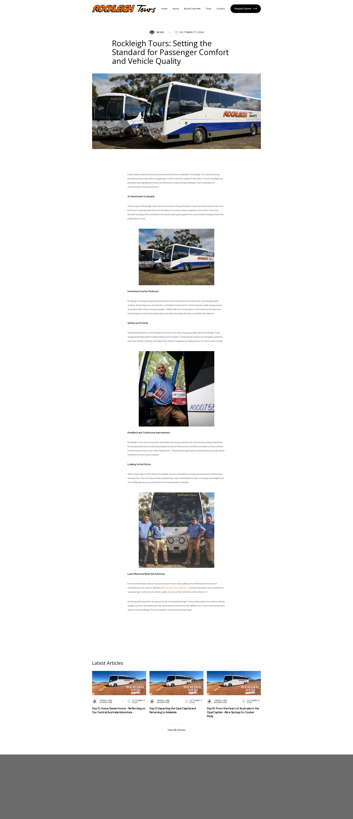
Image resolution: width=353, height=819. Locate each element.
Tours (208, 8)
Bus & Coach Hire (192, 8)
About (176, 8)
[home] (124, 9)
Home (164, 8)
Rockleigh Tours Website (175, 587)
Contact (220, 8)
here (206, 591)
